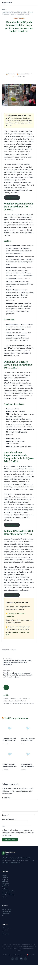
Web (3, 826)
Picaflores (5, 889)
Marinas (4, 887)
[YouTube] (21, 958)
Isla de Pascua (6, 893)
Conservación (6, 913)
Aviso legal (5, 934)
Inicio (3, 9)
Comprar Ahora (12, 198)
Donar (3, 932)
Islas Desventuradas (8, 895)
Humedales (5, 883)
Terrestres (5, 879)
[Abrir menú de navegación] (34, 3)
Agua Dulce (5, 885)
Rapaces (4, 875)
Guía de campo (6, 909)
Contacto (4, 930)
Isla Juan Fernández (8, 891)
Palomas (4, 897)
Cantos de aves (6, 911)
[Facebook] (16, 958)
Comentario (6, 798)
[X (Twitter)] (25, 958)
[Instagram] (12, 958)
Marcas (22, 18)
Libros (3, 915)
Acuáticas (5, 877)
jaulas (16, 18)
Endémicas (5, 881)
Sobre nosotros (6, 928)
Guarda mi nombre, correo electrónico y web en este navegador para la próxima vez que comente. (18, 832)
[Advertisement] (19, 53)
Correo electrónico (9, 819)
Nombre (5, 815)
